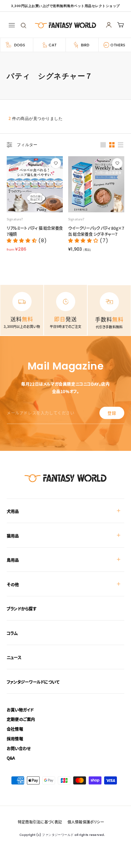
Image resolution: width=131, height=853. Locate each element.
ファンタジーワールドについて (33, 682)
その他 (13, 584)
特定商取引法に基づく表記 (40, 821)
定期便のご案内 (21, 719)
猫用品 (13, 536)
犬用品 (13, 511)
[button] (22, 240)
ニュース (14, 657)
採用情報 (15, 738)
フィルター (27, 145)
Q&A (11, 758)
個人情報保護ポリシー (86, 821)
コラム (12, 633)
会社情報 (15, 729)
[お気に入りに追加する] (56, 163)
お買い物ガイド (20, 710)
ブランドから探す (22, 608)
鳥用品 (13, 560)
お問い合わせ (19, 748)
